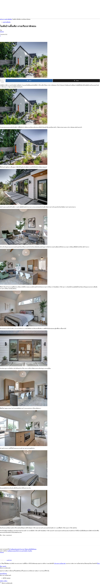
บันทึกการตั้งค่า (3, 581)
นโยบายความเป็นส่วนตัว (60, 563)
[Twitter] (7, 38)
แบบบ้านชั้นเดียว (8, 19)
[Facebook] (2, 38)
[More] (22, 38)
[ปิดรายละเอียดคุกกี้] (1, 583)
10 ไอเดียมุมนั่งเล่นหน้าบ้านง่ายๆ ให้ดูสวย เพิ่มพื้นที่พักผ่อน (22, 549)
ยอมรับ (4, 566)
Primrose (2, 31)
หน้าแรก (2, 19)
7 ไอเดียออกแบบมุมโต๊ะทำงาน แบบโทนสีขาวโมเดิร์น (19, 550)
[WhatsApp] (17, 38)
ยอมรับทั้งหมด (3, 573)
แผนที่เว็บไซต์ (9, 560)
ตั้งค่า (98, 563)
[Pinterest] (12, 38)
